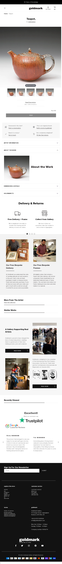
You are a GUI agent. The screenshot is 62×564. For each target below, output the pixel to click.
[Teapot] (11, 92)
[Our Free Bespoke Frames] (44, 250)
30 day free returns (42, 135)
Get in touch (12, 135)
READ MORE (17, 350)
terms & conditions (9, 513)
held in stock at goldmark (44, 128)
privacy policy (8, 512)
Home (6, 13)
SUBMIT (44, 470)
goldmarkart (32, 22)
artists (6, 489)
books (6, 493)
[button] (6, 8)
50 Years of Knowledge (31, 2)
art (5, 491)
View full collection (9, 302)
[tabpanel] (17, 220)
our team (34, 492)
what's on (7, 494)
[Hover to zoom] (30, 57)
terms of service (9, 510)
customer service (36, 489)
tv (4, 497)
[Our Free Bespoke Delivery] (17, 250)
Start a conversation (15, 128)
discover (6, 498)
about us (6, 496)
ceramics (6, 492)
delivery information (10, 514)
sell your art (34, 494)
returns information (9, 516)
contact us (34, 493)
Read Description (30, 102)
